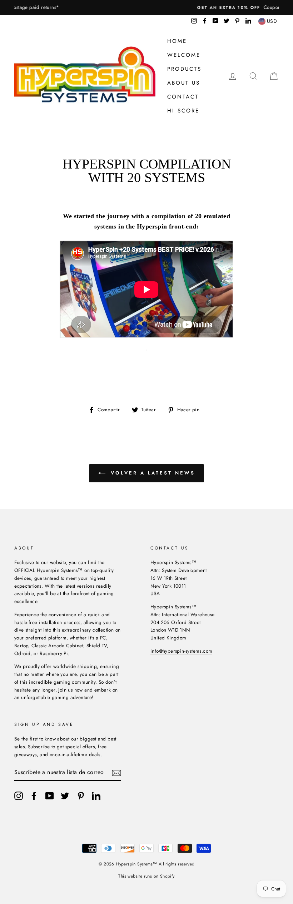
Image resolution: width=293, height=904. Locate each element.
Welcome (183, 55)
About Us (183, 83)
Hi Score (183, 111)
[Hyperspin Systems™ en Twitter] (65, 796)
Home (177, 41)
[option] (146, 7)
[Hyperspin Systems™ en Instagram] (18, 796)
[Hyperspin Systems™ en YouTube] (49, 796)
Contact (183, 97)
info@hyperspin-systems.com (181, 650)
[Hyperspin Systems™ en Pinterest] (80, 796)
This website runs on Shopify (146, 876)
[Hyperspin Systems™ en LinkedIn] (96, 796)
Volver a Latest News (151, 472)
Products (184, 69)
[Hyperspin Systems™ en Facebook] (34, 796)
